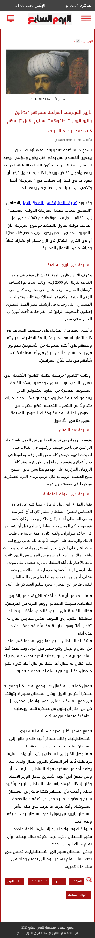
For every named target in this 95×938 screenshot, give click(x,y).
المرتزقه (77, 881)
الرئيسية (87, 41)
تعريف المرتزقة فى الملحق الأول (48, 203)
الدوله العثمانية (78, 895)
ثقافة (71, 41)
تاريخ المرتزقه (38, 881)
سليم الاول (14, 881)
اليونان (59, 881)
